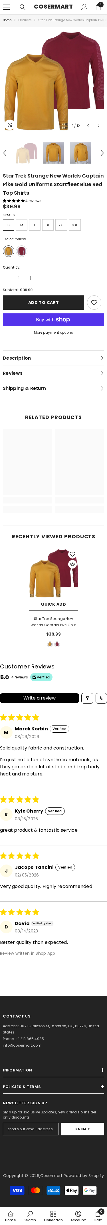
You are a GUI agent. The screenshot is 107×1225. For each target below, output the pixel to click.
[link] (94, 302)
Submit (82, 1129)
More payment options (53, 332)
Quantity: (11, 267)
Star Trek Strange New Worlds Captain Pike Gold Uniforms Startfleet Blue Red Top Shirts (53, 622)
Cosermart (51, 1175)
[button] (88, 126)
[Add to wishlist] (72, 554)
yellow (50, 644)
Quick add (53, 604)
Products (25, 20)
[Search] (22, 7)
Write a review (39, 698)
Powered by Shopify (84, 1175)
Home (7, 20)
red (57, 644)
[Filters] (87, 698)
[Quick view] (72, 564)
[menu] (6, 7)
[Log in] (84, 7)
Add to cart (43, 302)
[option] (53, 80)
